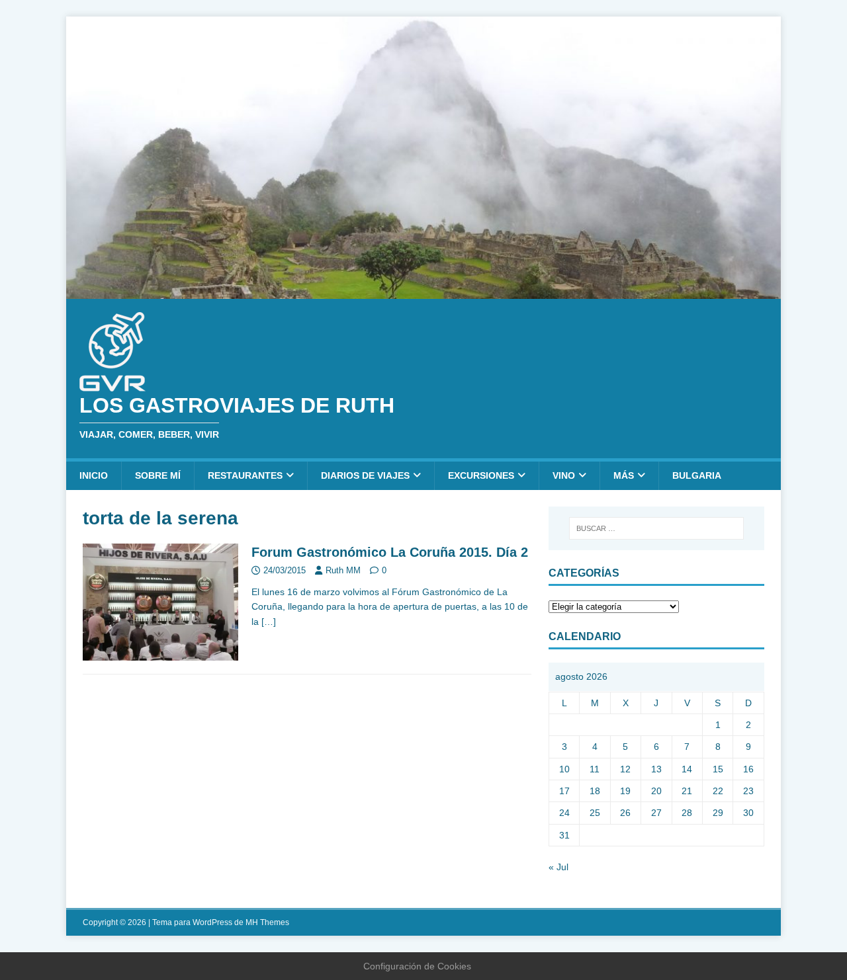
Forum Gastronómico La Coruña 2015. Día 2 (389, 552)
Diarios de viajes (365, 475)
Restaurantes (245, 475)
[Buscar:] (656, 528)
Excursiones (481, 475)
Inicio (93, 475)
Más (623, 475)
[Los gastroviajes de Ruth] (423, 291)
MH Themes (267, 922)
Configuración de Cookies (417, 966)
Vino (564, 475)
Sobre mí (158, 475)
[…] (268, 621)
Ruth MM (343, 570)
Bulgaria (696, 475)
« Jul (558, 867)
